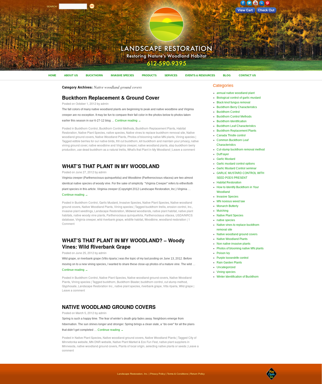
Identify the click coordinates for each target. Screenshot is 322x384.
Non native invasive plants (233, 243)
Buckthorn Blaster (128, 282)
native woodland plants (153, 145)
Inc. (190, 207)
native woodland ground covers (97, 346)
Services (171, 75)
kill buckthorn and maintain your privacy (164, 141)
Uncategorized (226, 267)
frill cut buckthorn (127, 141)
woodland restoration (172, 219)
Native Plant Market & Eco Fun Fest (135, 342)
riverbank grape (151, 286)
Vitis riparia (170, 286)
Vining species (185, 137)
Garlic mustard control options (236, 163)
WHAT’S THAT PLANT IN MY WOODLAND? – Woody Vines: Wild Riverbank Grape (123, 243)
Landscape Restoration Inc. (95, 286)
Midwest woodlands (138, 211)
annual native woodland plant (236, 93)
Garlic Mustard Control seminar (236, 168)
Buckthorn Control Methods (116, 128)
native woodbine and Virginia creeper (112, 145)
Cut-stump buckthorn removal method (241, 149)
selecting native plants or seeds (166, 346)
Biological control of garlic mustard (239, 97)
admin (105, 103)
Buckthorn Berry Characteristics (237, 107)
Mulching (222, 210)
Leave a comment (183, 149)
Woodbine (151, 219)
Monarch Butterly (227, 206)
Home (52, 75)
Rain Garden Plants (229, 262)
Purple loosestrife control (232, 257)
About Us (71, 75)
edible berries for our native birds (93, 141)
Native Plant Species (91, 132)
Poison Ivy (223, 253)
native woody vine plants (89, 215)
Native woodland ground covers (147, 277)
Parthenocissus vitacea (159, 215)
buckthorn (109, 282)
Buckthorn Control (86, 128)
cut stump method (175, 282)
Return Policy (197, 373)
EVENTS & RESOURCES (200, 75)
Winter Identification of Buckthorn (238, 276)
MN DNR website (100, 342)
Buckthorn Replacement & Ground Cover (110, 97)
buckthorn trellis (155, 207)
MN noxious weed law (231, 201)
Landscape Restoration (109, 211)
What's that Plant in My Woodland (148, 149)
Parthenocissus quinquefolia (125, 215)
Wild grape (186, 286)
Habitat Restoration (229, 182)
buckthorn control (152, 282)
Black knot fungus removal (233, 102)
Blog (227, 75)
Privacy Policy (157, 373)
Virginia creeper (85, 219)
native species (115, 132)
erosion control (176, 207)
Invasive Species (122, 75)
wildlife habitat (134, 219)
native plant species (127, 286)
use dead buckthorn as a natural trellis (101, 149)
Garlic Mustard (108, 202)
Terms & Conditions (177, 373)
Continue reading (128, 120)
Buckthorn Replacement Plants (155, 128)
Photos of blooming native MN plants (151, 137)
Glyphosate (69, 286)
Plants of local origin (131, 346)
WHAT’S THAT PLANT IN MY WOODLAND (110, 166)
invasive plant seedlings (77, 211)
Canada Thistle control (231, 135)
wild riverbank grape (110, 219)
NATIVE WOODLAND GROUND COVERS (109, 306)
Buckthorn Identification (232, 121)
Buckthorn (94, 75)
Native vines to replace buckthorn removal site (155, 132)
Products (149, 75)
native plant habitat (165, 211)
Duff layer (223, 154)
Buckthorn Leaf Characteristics (236, 126)
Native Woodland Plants (110, 137)
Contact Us (247, 75)
